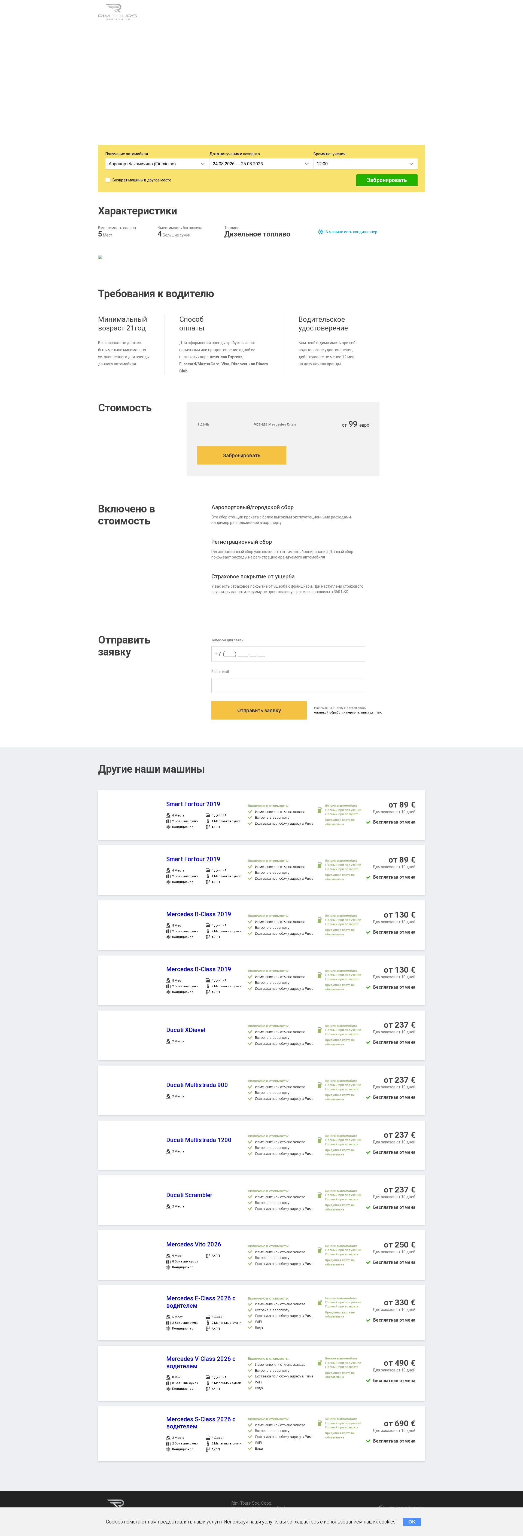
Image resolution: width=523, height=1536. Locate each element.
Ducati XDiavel (185, 1030)
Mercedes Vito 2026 (193, 1244)
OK (412, 1522)
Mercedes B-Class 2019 (198, 914)
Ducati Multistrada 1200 (199, 1140)
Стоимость (255, 13)
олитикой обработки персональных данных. (348, 712)
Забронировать (387, 180)
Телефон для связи (227, 640)
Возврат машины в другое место (141, 180)
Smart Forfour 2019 (193, 804)
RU (420, 13)
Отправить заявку (259, 710)
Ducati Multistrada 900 (197, 1085)
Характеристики (168, 13)
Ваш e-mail (220, 672)
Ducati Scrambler (189, 1195)
